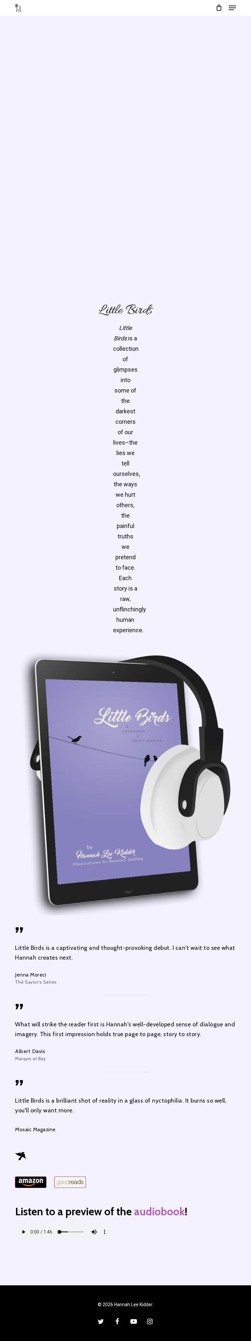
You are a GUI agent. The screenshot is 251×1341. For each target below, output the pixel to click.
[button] (232, 8)
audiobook (159, 1211)
